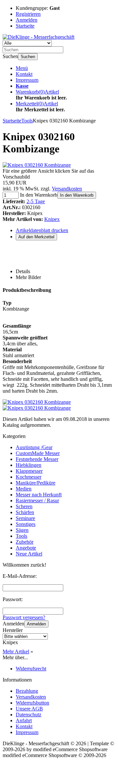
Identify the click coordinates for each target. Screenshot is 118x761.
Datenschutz (28, 714)
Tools (21, 536)
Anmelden (36, 623)
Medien (23, 488)
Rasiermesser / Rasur (37, 500)
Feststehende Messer (37, 459)
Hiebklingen (28, 465)
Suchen (28, 56)
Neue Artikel (29, 553)
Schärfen (25, 512)
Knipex (52, 219)
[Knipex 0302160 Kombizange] (37, 165)
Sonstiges (25, 524)
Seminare (25, 518)
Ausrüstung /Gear (34, 447)
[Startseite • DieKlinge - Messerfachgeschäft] (38, 37)
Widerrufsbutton (32, 703)
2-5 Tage (36, 201)
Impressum (27, 80)
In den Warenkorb (76, 195)
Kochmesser (28, 477)
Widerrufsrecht (31, 668)
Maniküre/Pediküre (35, 483)
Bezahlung (27, 691)
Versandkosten (67, 188)
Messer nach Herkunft (39, 494)
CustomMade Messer (38, 453)
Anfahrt (24, 720)
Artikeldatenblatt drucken (42, 230)
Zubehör (24, 542)
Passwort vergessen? (24, 617)
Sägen (22, 530)
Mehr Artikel (16, 651)
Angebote (26, 548)
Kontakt (24, 74)
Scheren (24, 506)
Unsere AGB (29, 708)
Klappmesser (29, 471)
